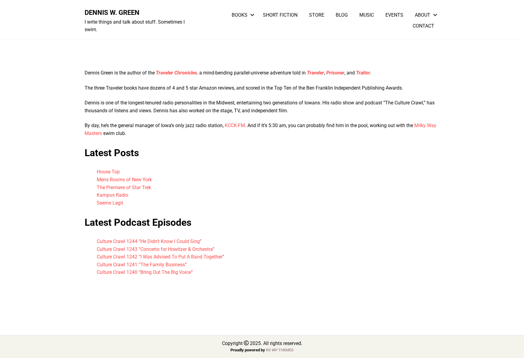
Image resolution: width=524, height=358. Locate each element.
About (422, 15)
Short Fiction (280, 15)
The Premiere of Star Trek (124, 187)
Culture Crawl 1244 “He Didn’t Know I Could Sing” (149, 241)
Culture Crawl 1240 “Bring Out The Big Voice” (145, 272)
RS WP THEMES (280, 350)
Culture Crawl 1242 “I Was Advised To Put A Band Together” (160, 257)
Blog (342, 15)
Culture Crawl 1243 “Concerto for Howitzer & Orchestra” (155, 249)
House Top (108, 172)
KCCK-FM (235, 125)
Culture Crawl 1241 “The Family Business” (142, 265)
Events (394, 15)
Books (239, 15)
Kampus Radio (112, 195)
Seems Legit (110, 203)
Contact (423, 26)
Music (366, 15)
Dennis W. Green (112, 12)
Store (316, 15)
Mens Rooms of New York (124, 179)
